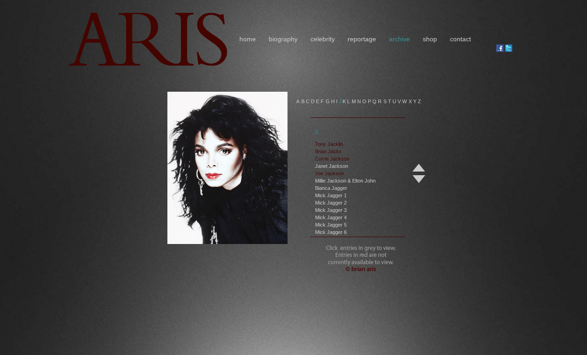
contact (460, 39)
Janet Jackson (331, 166)
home (247, 39)
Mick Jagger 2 (331, 202)
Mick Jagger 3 (331, 210)
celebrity (322, 39)
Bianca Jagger (331, 188)
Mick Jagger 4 (331, 217)
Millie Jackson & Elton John (345, 180)
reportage (362, 39)
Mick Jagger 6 (331, 232)
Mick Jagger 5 (331, 224)
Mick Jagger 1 (331, 195)
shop (430, 39)
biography (283, 39)
